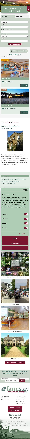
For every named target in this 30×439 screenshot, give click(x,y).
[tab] (19, 51)
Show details (22, 233)
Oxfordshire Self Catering (8, 183)
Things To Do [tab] (19, 16)
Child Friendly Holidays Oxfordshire (10, 181)
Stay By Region (9, 121)
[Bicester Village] (15, 291)
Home (2, 121)
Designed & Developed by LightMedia (19, 425)
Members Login (15, 410)
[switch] (26, 219)
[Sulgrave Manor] (15, 345)
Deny (15, 248)
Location (3, 20)
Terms (16, 423)
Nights (3, 38)
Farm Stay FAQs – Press (22, 403)
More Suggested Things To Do (15, 362)
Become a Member (15, 407)
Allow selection (15, 243)
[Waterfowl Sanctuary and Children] (15, 264)
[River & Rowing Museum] (15, 318)
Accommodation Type (6, 29)
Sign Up (22, 380)
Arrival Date (4, 34)
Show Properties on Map (19, 51)
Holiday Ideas (4, 24)
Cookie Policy (9, 423)
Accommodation (5, 396)
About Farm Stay (20, 398)
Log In (5, 425)
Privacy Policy (20, 421)
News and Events (20, 396)
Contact (22, 423)
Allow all (15, 238)
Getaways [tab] (4, 16)
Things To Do (5, 400)
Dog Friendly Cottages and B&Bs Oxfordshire (13, 179)
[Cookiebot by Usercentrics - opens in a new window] (22, 190)
